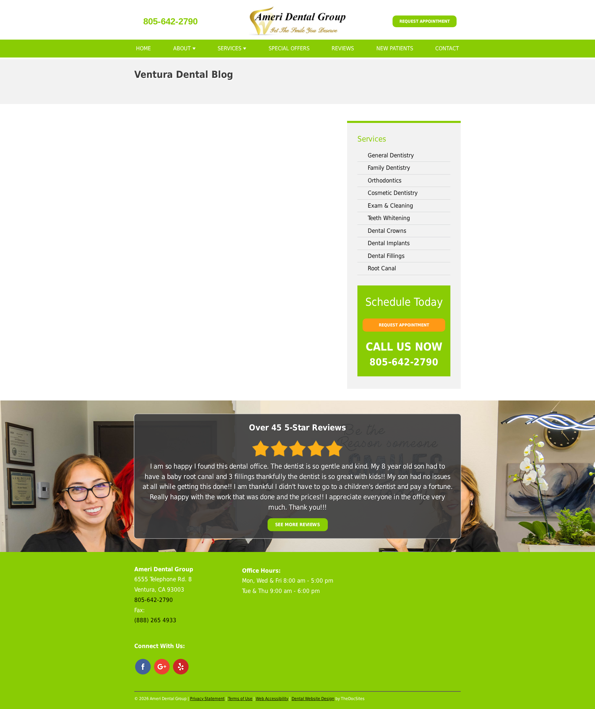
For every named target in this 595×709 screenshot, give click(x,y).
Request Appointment (424, 21)
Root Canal (382, 268)
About (182, 48)
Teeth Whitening (389, 218)
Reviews (343, 48)
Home (143, 48)
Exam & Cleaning (390, 205)
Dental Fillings (386, 255)
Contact (447, 48)
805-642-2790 (170, 21)
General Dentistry (391, 155)
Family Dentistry (389, 167)
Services (229, 48)
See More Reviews (297, 524)
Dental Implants (389, 243)
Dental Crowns (387, 230)
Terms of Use (240, 698)
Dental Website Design (313, 698)
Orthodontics (384, 180)
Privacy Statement (207, 698)
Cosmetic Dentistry (393, 192)
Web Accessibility (272, 698)
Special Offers (289, 48)
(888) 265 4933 (155, 620)
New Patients (394, 48)
